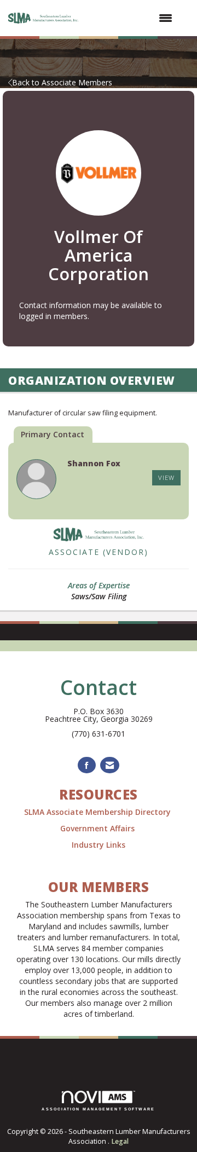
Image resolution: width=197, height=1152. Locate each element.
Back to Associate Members (62, 82)
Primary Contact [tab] (52, 434)
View (166, 477)
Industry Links (98, 845)
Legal (120, 1141)
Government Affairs (98, 828)
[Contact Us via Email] (109, 765)
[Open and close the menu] (132, 18)
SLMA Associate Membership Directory (98, 812)
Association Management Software (98, 1109)
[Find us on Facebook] (87, 765)
